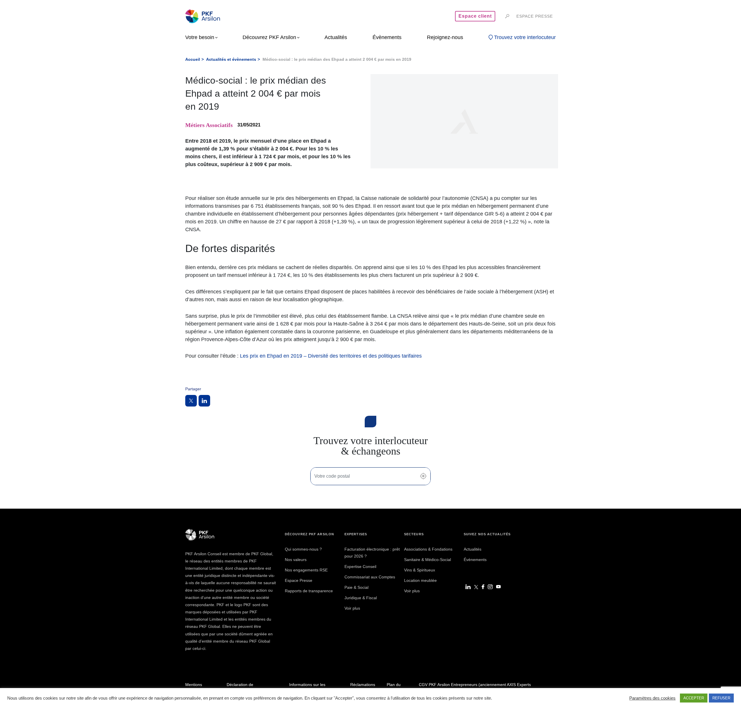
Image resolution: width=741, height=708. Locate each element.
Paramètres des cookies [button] (652, 698)
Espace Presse (298, 580)
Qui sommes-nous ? (303, 549)
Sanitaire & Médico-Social (427, 559)
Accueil (192, 59)
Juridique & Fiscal (360, 597)
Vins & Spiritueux (419, 570)
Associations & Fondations (428, 549)
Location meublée (420, 580)
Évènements (475, 559)
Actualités (472, 549)
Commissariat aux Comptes (369, 577)
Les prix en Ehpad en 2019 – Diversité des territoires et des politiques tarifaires (331, 356)
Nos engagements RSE (306, 570)
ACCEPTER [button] (693, 698)
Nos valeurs (296, 559)
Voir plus (352, 608)
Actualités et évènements (231, 59)
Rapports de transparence (309, 591)
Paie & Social (356, 587)
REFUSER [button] (721, 698)
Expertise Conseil (360, 566)
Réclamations (362, 684)
